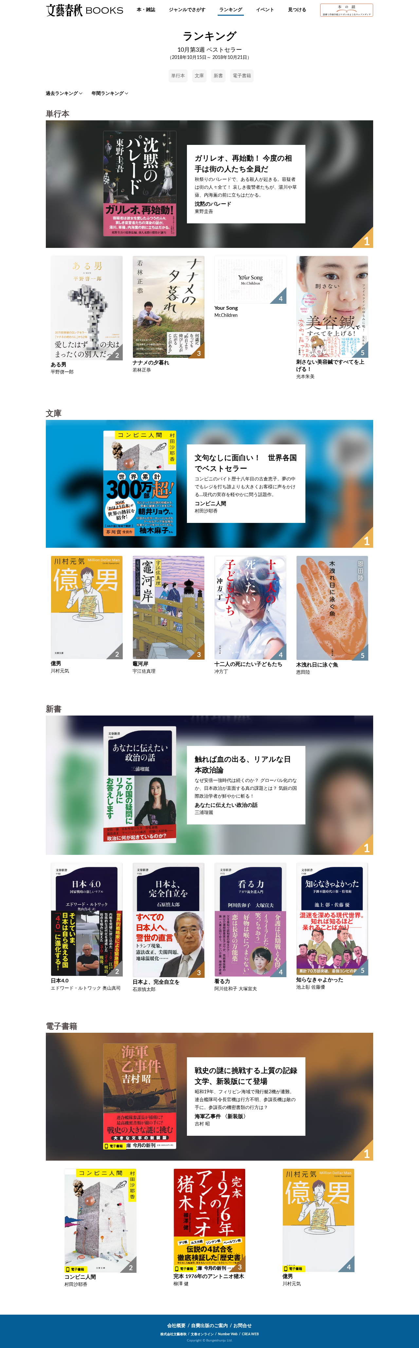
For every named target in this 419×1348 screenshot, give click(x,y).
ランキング (230, 10)
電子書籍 (242, 76)
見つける (297, 10)
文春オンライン (202, 1334)
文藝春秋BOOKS (84, 10)
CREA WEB (250, 1334)
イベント (265, 10)
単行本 (178, 76)
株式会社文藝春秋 (173, 1334)
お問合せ (242, 1325)
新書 (218, 76)
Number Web (228, 1334)
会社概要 (176, 1325)
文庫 (199, 76)
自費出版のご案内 (209, 1325)
